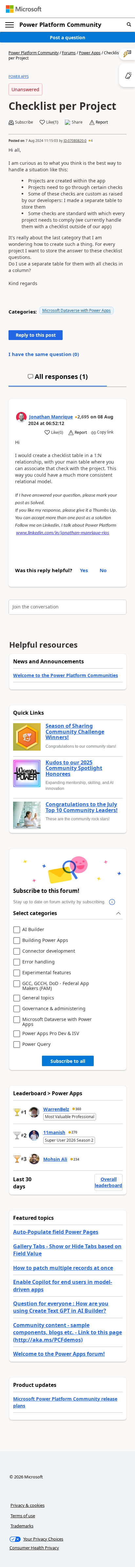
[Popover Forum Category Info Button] (112, 902)
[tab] (58, 379)
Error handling (38, 962)
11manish (54, 1132)
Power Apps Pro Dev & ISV (50, 1033)
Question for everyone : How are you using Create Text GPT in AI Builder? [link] (60, 1307)
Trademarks (21, 1526)
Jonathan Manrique (51, 417)
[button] (129, 24)
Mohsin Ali (55, 1159)
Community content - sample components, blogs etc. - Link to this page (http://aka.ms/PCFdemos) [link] (67, 1332)
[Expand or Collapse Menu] (9, 25)
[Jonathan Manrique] (21, 417)
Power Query (36, 1044)
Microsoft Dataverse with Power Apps (76, 310)
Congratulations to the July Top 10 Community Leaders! (82, 807)
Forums (69, 53)
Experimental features (46, 973)
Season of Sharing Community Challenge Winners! (75, 732)
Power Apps (90, 53)
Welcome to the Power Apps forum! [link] (59, 1353)
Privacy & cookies (27, 1505)
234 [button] (76, 1159)
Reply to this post (36, 335)
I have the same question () (44, 354)
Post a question (67, 37)
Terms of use (22, 1516)
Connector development (48, 951)
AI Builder (33, 929)
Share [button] (77, 122)
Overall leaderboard (108, 1182)
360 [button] (78, 1109)
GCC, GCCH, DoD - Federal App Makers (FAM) (55, 986)
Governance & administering (54, 1009)
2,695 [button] (83, 417)
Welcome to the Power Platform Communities (65, 675)
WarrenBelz (56, 1109)
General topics (38, 998)
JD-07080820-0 (75, 140)
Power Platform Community (60, 24)
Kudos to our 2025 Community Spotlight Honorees (74, 768)
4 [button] (92, 140)
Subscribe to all (67, 1061)
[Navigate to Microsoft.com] (23, 9)
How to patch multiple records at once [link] (63, 1267)
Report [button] (102, 122)
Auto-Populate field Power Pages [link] (55, 1231)
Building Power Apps (45, 940)
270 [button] (74, 1132)
